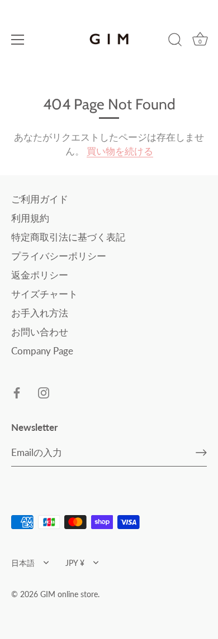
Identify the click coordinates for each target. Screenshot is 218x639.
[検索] (175, 41)
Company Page (42, 351)
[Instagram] (43, 392)
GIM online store (69, 594)
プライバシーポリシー (58, 256)
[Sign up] (201, 452)
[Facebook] (16, 392)
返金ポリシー (39, 275)
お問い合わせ (39, 332)
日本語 (23, 563)
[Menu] (18, 39)
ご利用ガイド (39, 199)
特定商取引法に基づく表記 (68, 237)
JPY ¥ (74, 563)
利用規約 (30, 218)
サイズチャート (44, 294)
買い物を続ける (120, 151)
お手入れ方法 (39, 313)
